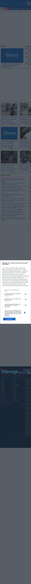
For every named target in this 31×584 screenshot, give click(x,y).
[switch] (25, 294)
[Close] (28, 263)
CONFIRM (9, 319)
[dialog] (15, 292)
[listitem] (15, 290)
